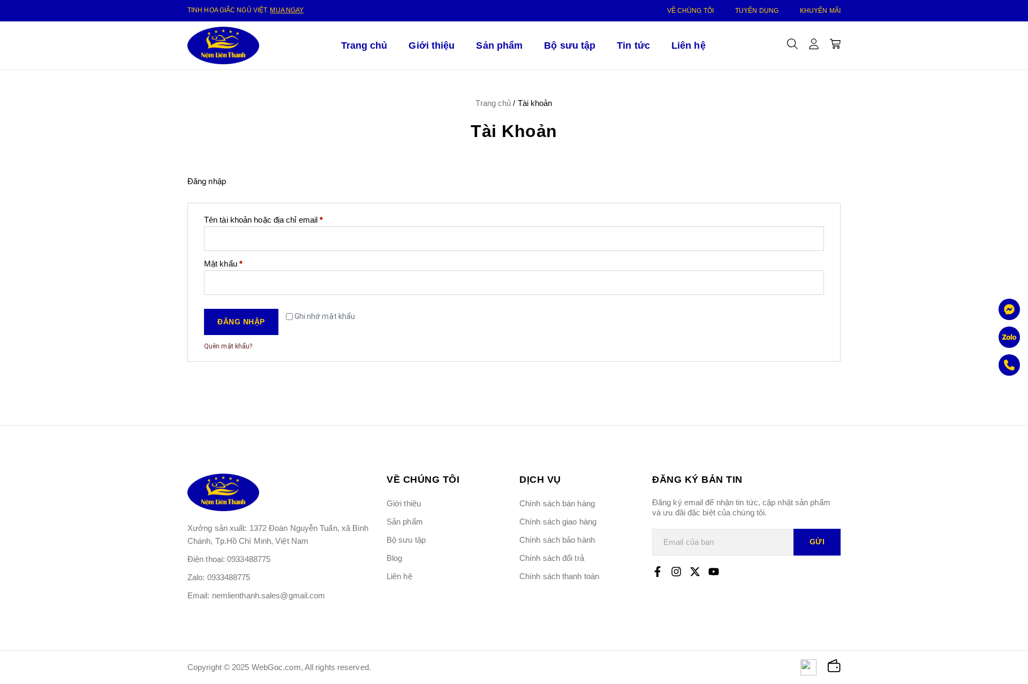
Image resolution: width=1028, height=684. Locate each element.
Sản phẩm (499, 45)
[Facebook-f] (657, 571)
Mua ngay (287, 10)
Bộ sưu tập (569, 45)
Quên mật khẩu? (228, 346)
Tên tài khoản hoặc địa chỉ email (272, 219)
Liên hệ (688, 45)
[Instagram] (676, 571)
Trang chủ (364, 45)
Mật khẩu (231, 262)
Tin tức (633, 45)
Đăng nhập (241, 321)
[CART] (835, 44)
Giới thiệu (432, 45)
